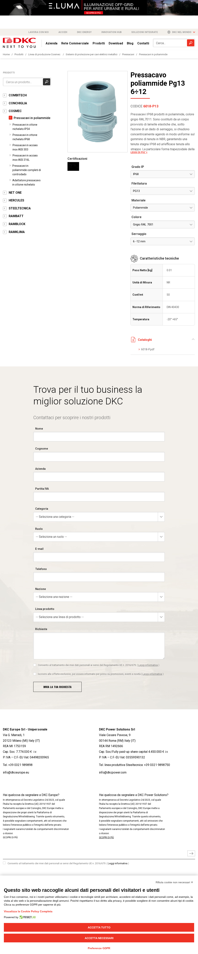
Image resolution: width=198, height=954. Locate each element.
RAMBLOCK (17, 224)
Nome (39, 428)
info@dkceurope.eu (16, 772)
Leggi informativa (148, 665)
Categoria (41, 508)
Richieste (41, 629)
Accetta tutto (99, 927)
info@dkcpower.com (112, 772)
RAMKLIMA (17, 232)
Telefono (41, 569)
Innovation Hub (111, 32)
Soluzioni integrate (144, 32)
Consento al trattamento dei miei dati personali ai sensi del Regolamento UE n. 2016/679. (98, 665)
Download (116, 43)
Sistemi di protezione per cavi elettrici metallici (91, 54)
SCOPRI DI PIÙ (10, 837)
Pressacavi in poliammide (153, 54)
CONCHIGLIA (18, 103)
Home (6, 54)
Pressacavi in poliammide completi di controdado (26, 170)
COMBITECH (18, 95)
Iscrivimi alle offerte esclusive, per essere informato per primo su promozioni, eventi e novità (101, 674)
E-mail (39, 548)
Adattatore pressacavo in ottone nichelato (26, 182)
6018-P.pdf (147, 349)
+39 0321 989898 (20, 765)
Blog (130, 43)
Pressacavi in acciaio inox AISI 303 (25, 147)
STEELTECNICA (20, 208)
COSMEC (15, 111)
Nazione (40, 589)
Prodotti (99, 43)
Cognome (41, 448)
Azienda (51, 43)
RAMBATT (16, 216)
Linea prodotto (44, 608)
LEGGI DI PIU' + (139, 152)
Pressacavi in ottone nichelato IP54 (25, 126)
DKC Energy (84, 32)
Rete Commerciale (75, 43)
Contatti (143, 43)
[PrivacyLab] (27, 917)
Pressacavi (128, 54)
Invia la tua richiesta (57, 687)
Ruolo (39, 528)
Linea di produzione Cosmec (44, 54)
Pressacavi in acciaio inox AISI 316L (25, 157)
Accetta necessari (99, 938)
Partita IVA (42, 488)
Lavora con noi (38, 32)
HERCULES (16, 200)
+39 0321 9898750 (157, 765)
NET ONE (15, 192)
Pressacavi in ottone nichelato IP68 (25, 137)
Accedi (62, 32)
